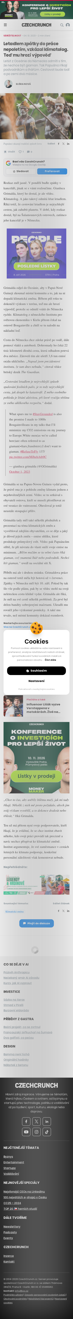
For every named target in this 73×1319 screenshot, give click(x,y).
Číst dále (50, 660)
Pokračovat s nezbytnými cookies (36, 689)
